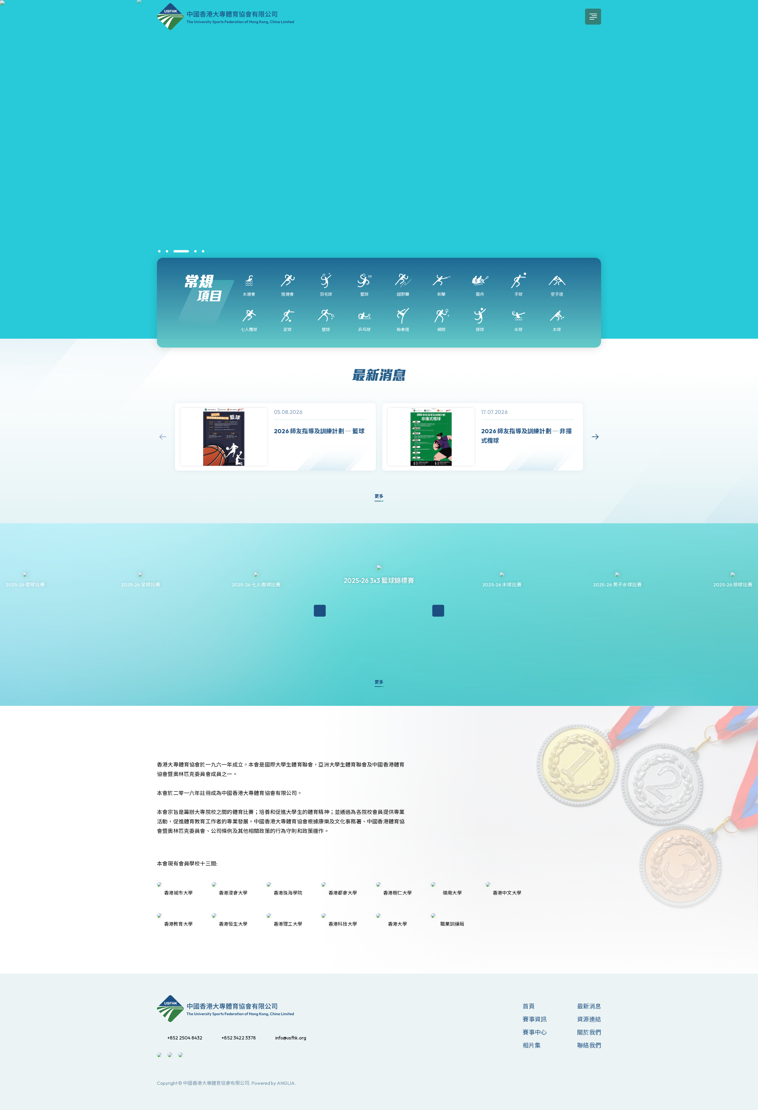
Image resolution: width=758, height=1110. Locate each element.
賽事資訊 (535, 1019)
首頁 (528, 1006)
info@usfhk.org (290, 1038)
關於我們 (589, 1032)
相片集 (532, 1045)
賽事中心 (535, 1032)
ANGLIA (286, 1083)
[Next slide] (595, 437)
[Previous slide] (163, 437)
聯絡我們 (589, 1045)
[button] (159, 251)
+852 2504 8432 (184, 1038)
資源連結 (589, 1019)
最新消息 (589, 1006)
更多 (379, 496)
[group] (275, 437)
